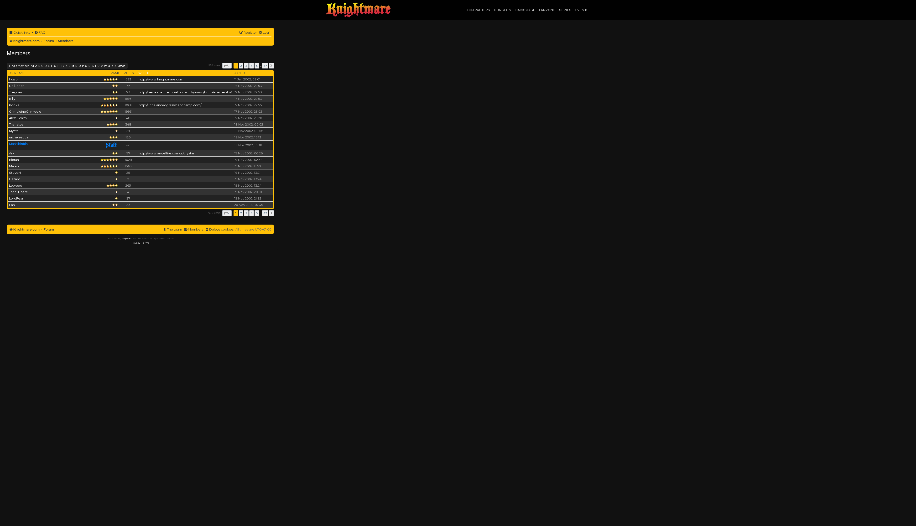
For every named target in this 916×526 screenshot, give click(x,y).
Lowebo (15, 185)
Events (581, 10)
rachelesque (19, 137)
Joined (239, 73)
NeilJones (16, 86)
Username (17, 73)
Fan (12, 205)
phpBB (126, 238)
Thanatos (16, 124)
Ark (11, 153)
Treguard (16, 92)
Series (565, 10)
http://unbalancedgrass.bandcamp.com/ (170, 105)
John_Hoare (18, 192)
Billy (12, 98)
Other (121, 66)
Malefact (16, 166)
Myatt (13, 131)
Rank (115, 73)
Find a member (19, 66)
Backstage (525, 10)
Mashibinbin (18, 144)
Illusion (14, 79)
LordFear (16, 198)
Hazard (14, 179)
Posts (129, 73)
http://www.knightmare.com (161, 79)
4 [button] (251, 65)
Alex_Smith (18, 118)
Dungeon (502, 10)
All (32, 66)
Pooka (14, 105)
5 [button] (257, 65)
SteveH (15, 172)
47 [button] (265, 65)
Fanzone (547, 10)
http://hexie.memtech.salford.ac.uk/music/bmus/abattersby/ (185, 92)
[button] (227, 65)
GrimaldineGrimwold (25, 111)
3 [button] (246, 65)
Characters (478, 10)
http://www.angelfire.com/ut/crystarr (167, 153)
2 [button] (241, 65)
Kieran (14, 160)
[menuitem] (40, 32)
